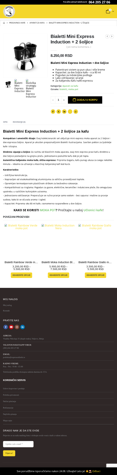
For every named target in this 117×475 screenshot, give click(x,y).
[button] (63, 11)
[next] (112, 36)
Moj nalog (7, 305)
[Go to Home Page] (4, 22)
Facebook (53, 111)
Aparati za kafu (70, 86)
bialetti (63, 89)
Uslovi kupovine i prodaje (14, 388)
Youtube (11, 327)
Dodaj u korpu (87, 100)
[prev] (107, 36)
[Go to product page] (22, 241)
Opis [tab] (5, 122)
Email (70, 111)
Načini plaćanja (9, 401)
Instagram (17, 327)
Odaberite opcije (21, 275)
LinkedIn (64, 111)
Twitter (58, 111)
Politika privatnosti (11, 395)
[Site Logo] (9, 11)
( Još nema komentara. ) (78, 46)
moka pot (73, 89)
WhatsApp (75, 111)
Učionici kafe (93, 210)
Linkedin (22, 327)
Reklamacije (8, 408)
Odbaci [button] (96, 471)
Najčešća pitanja (10, 414)
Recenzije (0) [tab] (19, 122)
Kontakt (6, 311)
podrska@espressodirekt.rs (14, 357)
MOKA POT (48, 210)
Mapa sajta (7, 420)
